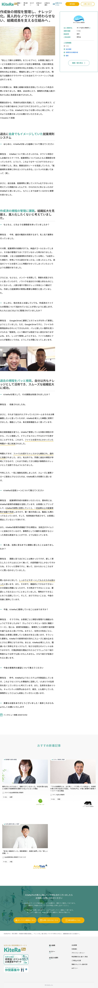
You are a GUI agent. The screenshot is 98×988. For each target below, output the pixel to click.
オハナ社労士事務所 (83, 28)
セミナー (52, 951)
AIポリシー (75, 968)
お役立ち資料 (53, 958)
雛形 (67, 56)
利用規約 (74, 949)
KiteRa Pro (7, 934)
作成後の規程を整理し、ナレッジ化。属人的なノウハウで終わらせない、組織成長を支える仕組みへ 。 (50, 934)
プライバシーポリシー (78, 953)
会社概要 (74, 945)
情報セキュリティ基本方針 (80, 964)
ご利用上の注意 (76, 960)
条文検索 (68, 49)
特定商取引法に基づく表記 (80, 957)
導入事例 (14, 934)
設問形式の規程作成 (72, 52)
